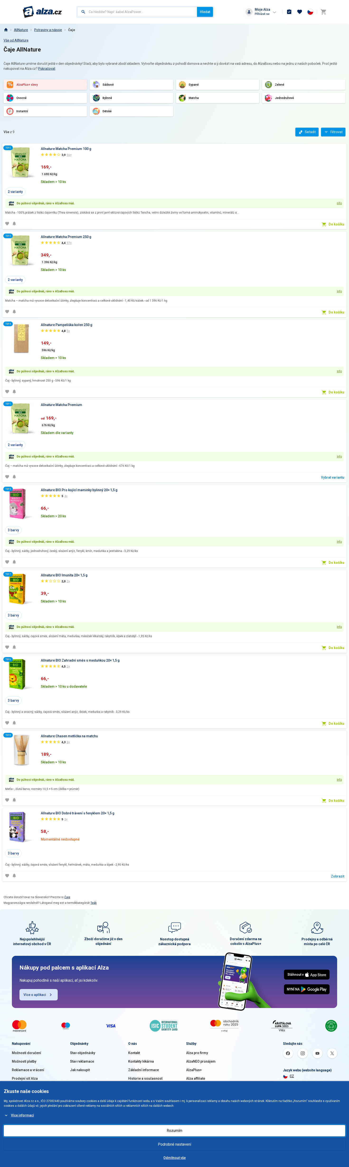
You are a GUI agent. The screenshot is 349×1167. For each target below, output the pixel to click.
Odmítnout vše (174, 1158)
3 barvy (13, 530)
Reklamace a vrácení (28, 1070)
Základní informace (143, 1070)
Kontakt (134, 1053)
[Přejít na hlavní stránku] (42, 12)
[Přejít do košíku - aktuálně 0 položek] (323, 12)
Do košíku (336, 224)
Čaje (71, 30)
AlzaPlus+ (194, 1070)
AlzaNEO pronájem (201, 1061)
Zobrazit (337, 876)
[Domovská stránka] (6, 30)
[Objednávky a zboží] (289, 12)
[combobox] (137, 12)
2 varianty (15, 192)
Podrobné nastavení (174, 1144)
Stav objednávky (82, 1053)
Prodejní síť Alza (25, 1078)
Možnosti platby (24, 1061)
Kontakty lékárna (141, 1061)
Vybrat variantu (332, 477)
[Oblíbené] (299, 12)
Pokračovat (46, 68)
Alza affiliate (195, 1078)
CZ (292, 1076)
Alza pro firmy (197, 1053)
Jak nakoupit (80, 1070)
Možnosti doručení (26, 1053)
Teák (93, 903)
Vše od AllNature (16, 40)
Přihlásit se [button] (262, 14)
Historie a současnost (145, 1078)
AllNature (21, 30)
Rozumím (174, 1130)
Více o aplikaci (35, 995)
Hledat (205, 12)
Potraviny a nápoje (48, 30)
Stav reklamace (82, 1061)
